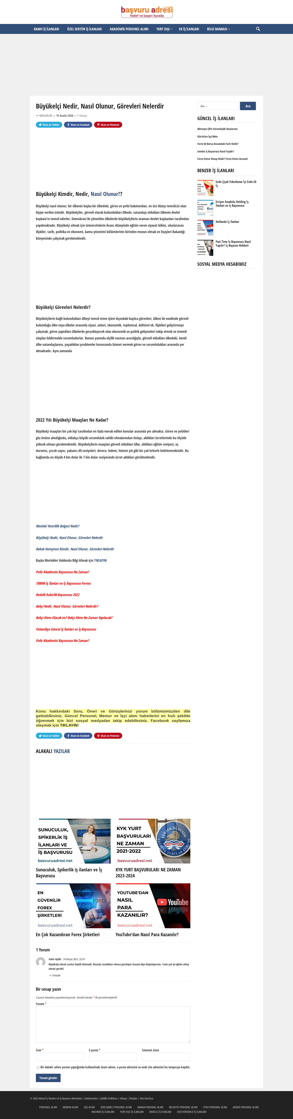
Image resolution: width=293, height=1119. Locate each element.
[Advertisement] (146, 65)
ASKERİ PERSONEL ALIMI (246, 1107)
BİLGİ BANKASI (217, 29)
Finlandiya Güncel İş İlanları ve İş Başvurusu (66, 629)
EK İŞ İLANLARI (189, 29)
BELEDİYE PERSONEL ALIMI (183, 1107)
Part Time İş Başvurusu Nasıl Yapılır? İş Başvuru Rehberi (233, 243)
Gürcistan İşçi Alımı (207, 136)
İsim (39, 1050)
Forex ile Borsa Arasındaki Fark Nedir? (217, 144)
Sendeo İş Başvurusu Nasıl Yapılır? (215, 151)
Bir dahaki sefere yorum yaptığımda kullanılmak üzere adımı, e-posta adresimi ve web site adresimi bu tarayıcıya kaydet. (115, 1067)
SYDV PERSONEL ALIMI (215, 1107)
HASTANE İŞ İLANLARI (102, 1112)
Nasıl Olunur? (105, 194)
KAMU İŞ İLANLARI (46, 29)
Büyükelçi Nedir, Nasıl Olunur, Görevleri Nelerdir (69, 537)
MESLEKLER (45, 116)
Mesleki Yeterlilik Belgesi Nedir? (57, 526)
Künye (123, 1098)
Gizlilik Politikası (109, 1098)
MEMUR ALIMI (70, 1107)
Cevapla (56, 975)
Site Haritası (146, 1098)
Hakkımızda (91, 1098)
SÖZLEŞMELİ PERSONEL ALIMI (116, 1107)
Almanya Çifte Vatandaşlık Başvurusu (217, 129)
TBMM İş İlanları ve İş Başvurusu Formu (63, 583)
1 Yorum (82, 116)
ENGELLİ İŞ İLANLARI (160, 1112)
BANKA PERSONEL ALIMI (150, 1107)
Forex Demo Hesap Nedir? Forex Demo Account (222, 159)
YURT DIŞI (163, 29)
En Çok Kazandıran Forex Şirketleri (68, 934)
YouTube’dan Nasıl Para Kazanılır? (147, 934)
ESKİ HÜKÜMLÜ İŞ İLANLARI (191, 1112)
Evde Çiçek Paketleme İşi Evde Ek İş (236, 184)
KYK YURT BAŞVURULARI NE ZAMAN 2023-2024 (148, 872)
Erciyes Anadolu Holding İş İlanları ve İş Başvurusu (232, 204)
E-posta (94, 1050)
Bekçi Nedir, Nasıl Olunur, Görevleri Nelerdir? (67, 606)
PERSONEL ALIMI (48, 1107)
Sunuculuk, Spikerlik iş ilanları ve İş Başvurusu (69, 872)
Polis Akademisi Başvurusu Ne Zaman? (62, 571)
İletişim (133, 1098)
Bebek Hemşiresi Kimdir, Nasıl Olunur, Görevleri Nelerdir (75, 549)
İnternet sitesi (150, 1050)
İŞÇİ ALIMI (89, 1107)
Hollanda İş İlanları (227, 221)
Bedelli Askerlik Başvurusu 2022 (57, 594)
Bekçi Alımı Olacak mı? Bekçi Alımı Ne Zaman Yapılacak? (74, 617)
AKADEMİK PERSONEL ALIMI (129, 29)
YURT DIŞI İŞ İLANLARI (132, 1112)
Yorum (41, 1004)
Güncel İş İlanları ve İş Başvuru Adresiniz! (60, 1098)
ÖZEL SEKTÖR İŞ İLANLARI (84, 29)
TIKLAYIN (100, 560)
